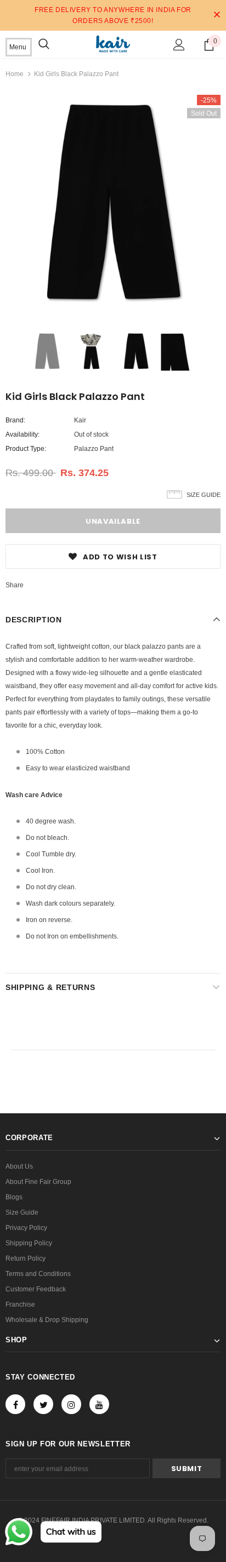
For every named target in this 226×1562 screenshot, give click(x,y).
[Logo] (113, 44)
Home (14, 74)
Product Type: (25, 449)
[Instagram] (71, 1404)
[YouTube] (99, 1404)
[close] (216, 15)
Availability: (22, 434)
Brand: (15, 420)
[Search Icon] (43, 44)
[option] (113, 202)
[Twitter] (43, 1404)
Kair (80, 420)
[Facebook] (15, 1404)
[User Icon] (179, 44)
